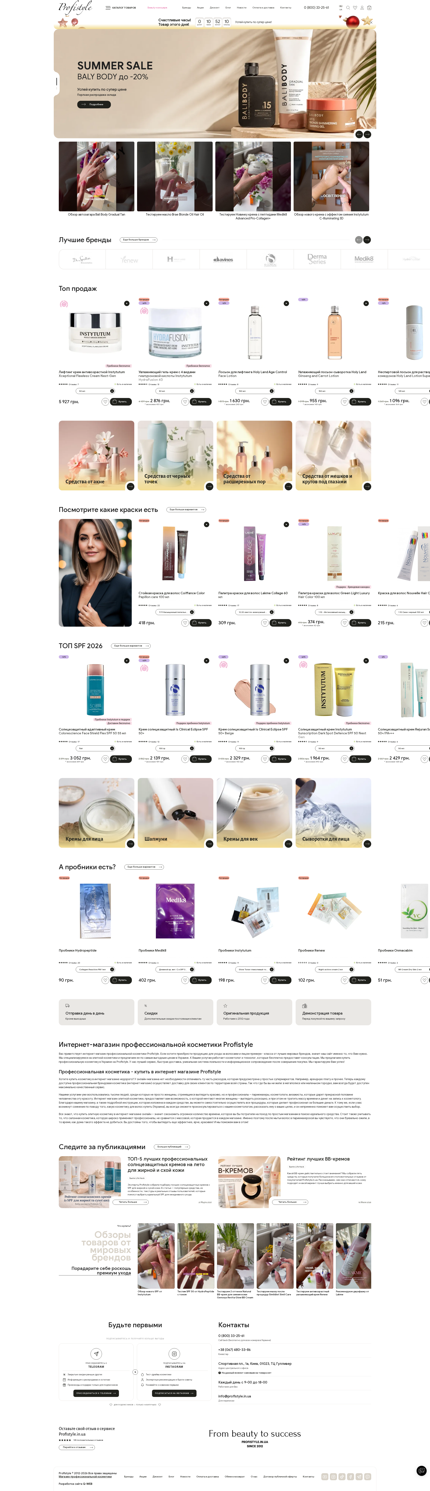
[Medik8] (364, 259)
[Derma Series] (317, 259)
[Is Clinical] (270, 259)
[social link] (324, 1476)
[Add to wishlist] (105, 402)
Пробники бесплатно (118, 366)
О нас (254, 1477)
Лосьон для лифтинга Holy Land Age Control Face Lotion (252, 374)
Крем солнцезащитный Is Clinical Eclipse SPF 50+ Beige (253, 731)
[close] (371, 22)
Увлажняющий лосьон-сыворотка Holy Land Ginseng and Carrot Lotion (332, 374)
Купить (123, 401)
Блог (228, 7)
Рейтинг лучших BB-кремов (318, 1159)
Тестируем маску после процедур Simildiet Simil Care (274, 1293)
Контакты (285, 7)
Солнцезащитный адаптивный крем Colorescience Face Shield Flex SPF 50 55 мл (92, 731)
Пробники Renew (311, 950)
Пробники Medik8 (152, 950)
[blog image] (90, 1182)
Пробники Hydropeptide (78, 950)
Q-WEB (87, 1484)
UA (340, 9)
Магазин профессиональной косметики (85, 1476)
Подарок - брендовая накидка (353, 587)
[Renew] (129, 259)
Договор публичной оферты (280, 1477)
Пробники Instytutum (234, 950)
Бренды (186, 7)
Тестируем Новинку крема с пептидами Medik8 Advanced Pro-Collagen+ (253, 216)
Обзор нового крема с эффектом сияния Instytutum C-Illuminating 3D (331, 216)
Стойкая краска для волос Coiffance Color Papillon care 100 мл (172, 595)
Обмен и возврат (235, 1477)
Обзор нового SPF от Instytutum (150, 1293)
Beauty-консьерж (157, 7)
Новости (241, 7)
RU (341, 6)
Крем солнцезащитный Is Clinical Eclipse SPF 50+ (173, 731)
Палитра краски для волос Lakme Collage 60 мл (253, 595)
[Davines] (223, 259)
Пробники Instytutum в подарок (112, 719)
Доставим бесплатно (119, 723)
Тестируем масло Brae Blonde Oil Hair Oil (175, 214)
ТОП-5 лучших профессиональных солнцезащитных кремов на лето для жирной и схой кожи (167, 1164)
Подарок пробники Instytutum (193, 723)
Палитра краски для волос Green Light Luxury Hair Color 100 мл (334, 595)
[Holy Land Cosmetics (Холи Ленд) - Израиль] (176, 259)
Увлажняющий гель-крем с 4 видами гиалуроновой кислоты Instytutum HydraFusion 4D (167, 376)
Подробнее (96, 104)
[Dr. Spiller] (82, 259)
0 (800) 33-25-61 (316, 8)
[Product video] (127, 303)
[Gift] (64, 304)
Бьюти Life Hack (137, 1178)
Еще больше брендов (136, 239)
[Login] (355, 8)
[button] (359, 134)
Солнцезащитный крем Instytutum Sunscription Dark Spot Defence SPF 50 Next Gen (332, 733)
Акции (200, 7)
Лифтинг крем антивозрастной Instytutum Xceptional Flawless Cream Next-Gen (92, 374)
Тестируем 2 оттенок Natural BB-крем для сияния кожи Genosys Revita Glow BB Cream (235, 1294)
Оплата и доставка (263, 7)
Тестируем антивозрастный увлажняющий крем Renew (312, 1293)
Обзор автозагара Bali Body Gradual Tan (96, 214)
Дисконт (215, 7)
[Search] (348, 8)
